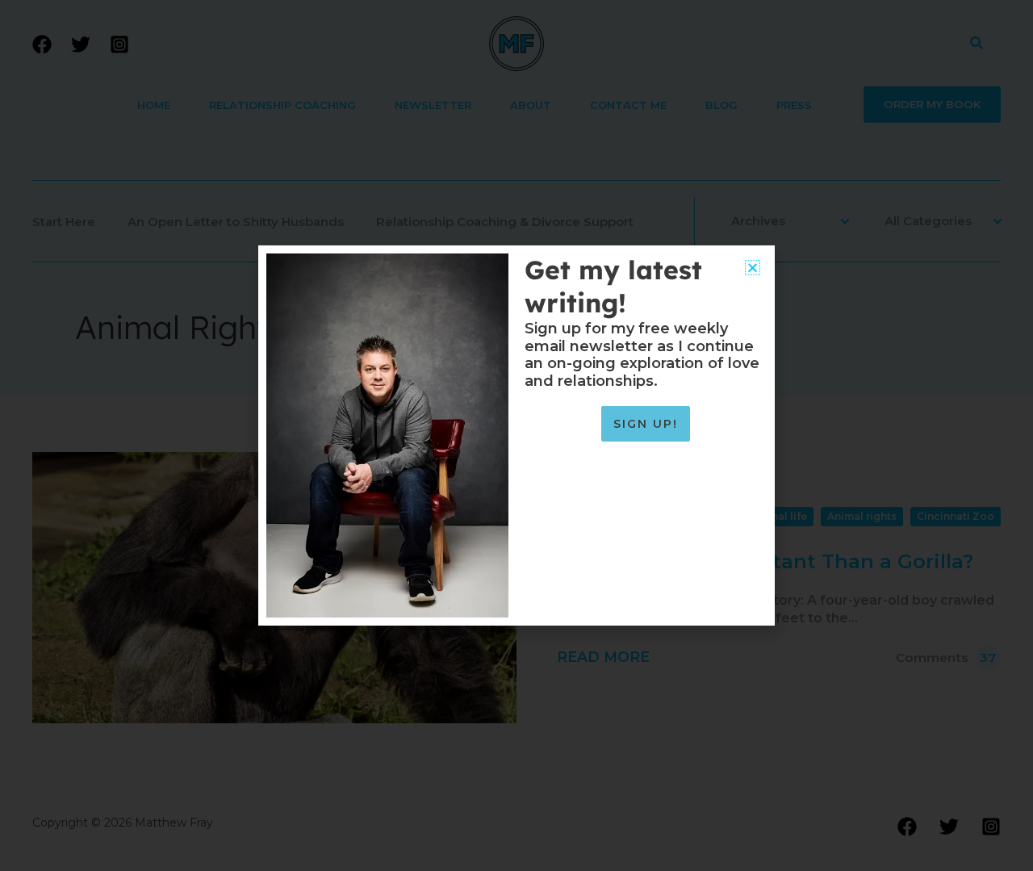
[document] (516, 435)
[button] (753, 268)
